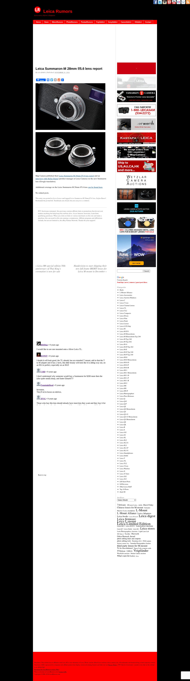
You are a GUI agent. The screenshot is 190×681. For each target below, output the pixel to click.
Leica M (123, 329)
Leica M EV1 (124, 331)
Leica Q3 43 (124, 414)
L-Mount (141, 510)
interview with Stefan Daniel (47, 178)
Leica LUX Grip (125, 326)
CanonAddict (126, 22)
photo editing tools (124, 541)
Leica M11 (123, 370)
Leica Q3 (123, 411)
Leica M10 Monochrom (128, 360)
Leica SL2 (123, 440)
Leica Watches (125, 468)
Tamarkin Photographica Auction (140, 543)
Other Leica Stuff (126, 487)
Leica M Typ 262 (126, 341)
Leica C (122, 300)
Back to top (42, 475)
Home (38, 22)
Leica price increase (144, 526)
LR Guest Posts (125, 481)
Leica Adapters (144, 513)
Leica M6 (123, 386)
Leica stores (147, 528)
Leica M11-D (124, 375)
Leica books (122, 516)
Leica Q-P (123, 404)
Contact (148, 22)
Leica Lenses (57, 198)
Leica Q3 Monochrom (127, 419)
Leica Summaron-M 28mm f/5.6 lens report (76, 175)
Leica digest (147, 516)
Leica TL (123, 461)
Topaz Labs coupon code (142, 548)
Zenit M (122, 492)
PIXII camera (147, 541)
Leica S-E (123, 432)
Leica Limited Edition (134, 523)
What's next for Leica (126, 556)
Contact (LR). (63, 672)
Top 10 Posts (124, 489)
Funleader (147, 508)
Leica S (122, 430)
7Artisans (121, 505)
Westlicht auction (123, 553)
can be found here (95, 187)
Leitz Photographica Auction (127, 531)
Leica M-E (123, 349)
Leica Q (122, 398)
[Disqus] (71, 372)
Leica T (122, 458)
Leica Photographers (127, 393)
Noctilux (127, 534)
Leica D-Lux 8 (133, 516)
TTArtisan (121, 551)
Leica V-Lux (124, 466)
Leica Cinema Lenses (127, 305)
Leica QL (123, 424)
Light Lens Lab (144, 531)
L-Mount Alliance (126, 292)
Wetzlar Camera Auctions (138, 553)
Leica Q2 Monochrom (127, 409)
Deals (122, 290)
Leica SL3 (123, 445)
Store (46, 22)
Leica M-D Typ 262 (126, 347)
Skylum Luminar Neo (123, 543)
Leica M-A (123, 344)
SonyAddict (112, 22)
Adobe (140, 505)
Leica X (122, 471)
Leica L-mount (126, 521)
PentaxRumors (87, 22)
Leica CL (123, 308)
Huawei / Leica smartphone (126, 511)
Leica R (122, 427)
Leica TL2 (123, 463)
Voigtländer (141, 550)
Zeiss (137, 556)
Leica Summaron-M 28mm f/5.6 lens (82, 198)
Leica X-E (123, 476)
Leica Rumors (57, 11)
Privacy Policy (112, 665)
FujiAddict (100, 22)
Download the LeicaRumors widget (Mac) (46, 669)
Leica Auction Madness (128, 297)
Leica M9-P (124, 391)
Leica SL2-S (124, 442)
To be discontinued (125, 548)
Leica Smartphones (126, 453)
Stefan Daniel (101, 198)
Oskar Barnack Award (126, 536)
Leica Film (123, 318)
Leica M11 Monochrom (128, 373)
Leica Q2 (123, 406)
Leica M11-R (124, 380)
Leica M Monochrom (127, 334)
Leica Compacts (125, 313)
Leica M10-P (124, 365)
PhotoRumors (72, 22)
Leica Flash (124, 321)
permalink (49, 200)
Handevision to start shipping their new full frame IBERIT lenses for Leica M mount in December (90, 268)
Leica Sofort (124, 455)
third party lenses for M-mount (132, 546)
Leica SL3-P (124, 448)
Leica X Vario (124, 474)
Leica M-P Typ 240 (126, 354)
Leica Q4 (123, 422)
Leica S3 (123, 435)
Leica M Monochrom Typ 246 (130, 336)
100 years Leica (132, 505)
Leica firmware (126, 519)
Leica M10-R (124, 367)
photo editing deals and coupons (129, 538)
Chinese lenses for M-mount (130, 507)
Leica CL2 (123, 310)
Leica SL (123, 437)
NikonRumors (57, 22)
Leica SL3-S (124, 450)
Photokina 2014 (137, 541)
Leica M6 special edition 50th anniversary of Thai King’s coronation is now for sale (50, 268)
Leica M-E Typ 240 (126, 352)
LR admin (41, 72)
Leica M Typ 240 (126, 339)
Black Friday (148, 505)
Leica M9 (123, 388)
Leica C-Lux (124, 303)
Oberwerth (135, 534)
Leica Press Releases (127, 396)
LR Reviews (124, 484)
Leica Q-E (123, 401)
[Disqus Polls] (71, 308)
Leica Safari (128, 529)
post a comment (83, 200)
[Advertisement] (71, 46)
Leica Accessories (126, 295)
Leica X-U (123, 479)
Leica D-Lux (124, 316)
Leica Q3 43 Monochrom (128, 417)
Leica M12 (123, 383)
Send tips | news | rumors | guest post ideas (132, 282)
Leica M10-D (124, 362)
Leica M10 (123, 357)
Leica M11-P (124, 378)
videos (129, 551)
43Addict (138, 22)
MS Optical (120, 534)
